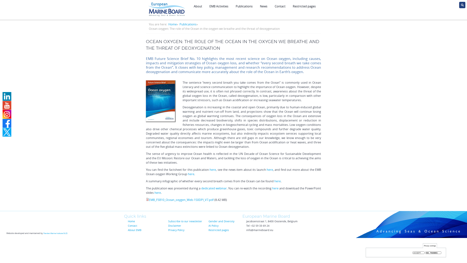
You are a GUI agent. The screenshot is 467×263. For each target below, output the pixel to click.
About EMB (134, 230)
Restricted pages (304, 6)
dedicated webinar (214, 188)
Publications (244, 6)
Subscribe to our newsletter (185, 221)
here (213, 170)
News (263, 6)
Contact (280, 6)
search (462, 5)
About (198, 6)
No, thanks (432, 253)
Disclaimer (174, 225)
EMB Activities (218, 6)
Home (172, 24)
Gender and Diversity (221, 221)
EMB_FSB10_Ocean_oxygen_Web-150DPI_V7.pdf (181, 200)
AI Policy (214, 225)
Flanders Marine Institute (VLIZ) (55, 233)
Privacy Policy (176, 230)
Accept (417, 253)
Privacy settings (430, 246)
